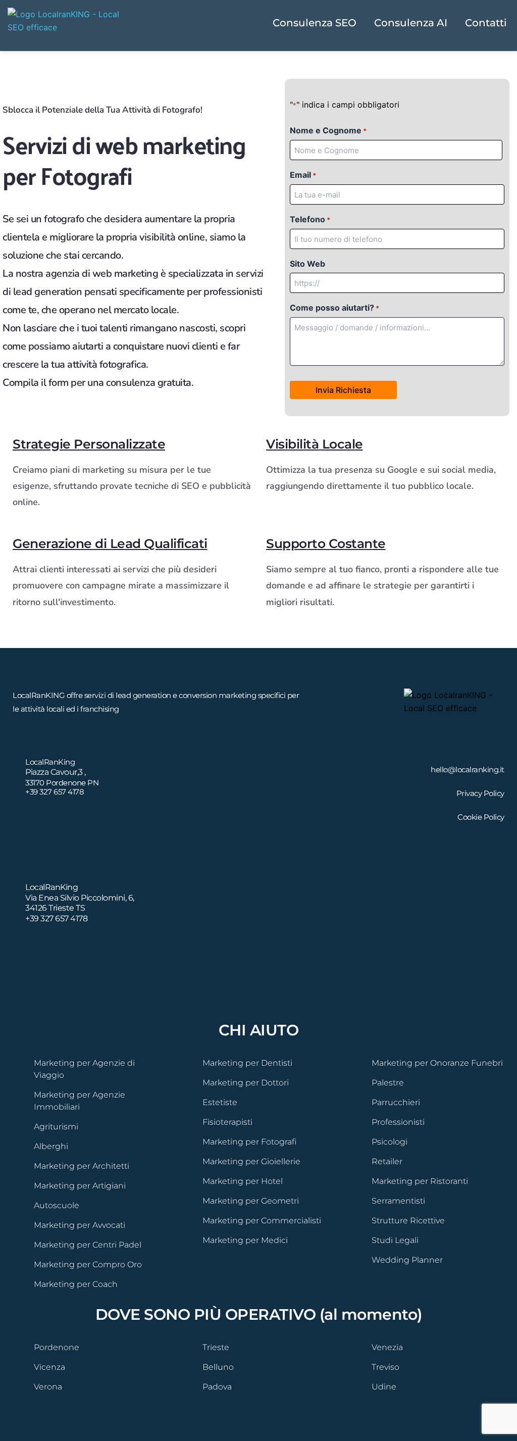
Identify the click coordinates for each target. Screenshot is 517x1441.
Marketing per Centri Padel (87, 1245)
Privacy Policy (480, 793)
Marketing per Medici (245, 1240)
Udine (384, 1387)
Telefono (310, 219)
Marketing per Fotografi (249, 1142)
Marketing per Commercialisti (261, 1220)
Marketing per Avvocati (79, 1225)
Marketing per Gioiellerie (251, 1161)
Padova (217, 1387)
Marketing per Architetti (81, 1166)
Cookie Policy (480, 817)
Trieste (215, 1347)
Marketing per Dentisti (247, 1063)
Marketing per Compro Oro (88, 1264)
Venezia (387, 1347)
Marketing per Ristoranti (420, 1181)
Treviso (385, 1367)
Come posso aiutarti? (334, 308)
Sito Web (307, 264)
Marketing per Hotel (242, 1181)
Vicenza (49, 1367)
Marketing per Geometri (250, 1201)
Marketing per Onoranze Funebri (437, 1063)
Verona (48, 1387)
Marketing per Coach (76, 1284)
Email (303, 175)
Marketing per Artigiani (80, 1185)
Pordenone (56, 1347)
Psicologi (389, 1142)
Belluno (218, 1367)
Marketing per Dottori (245, 1082)
